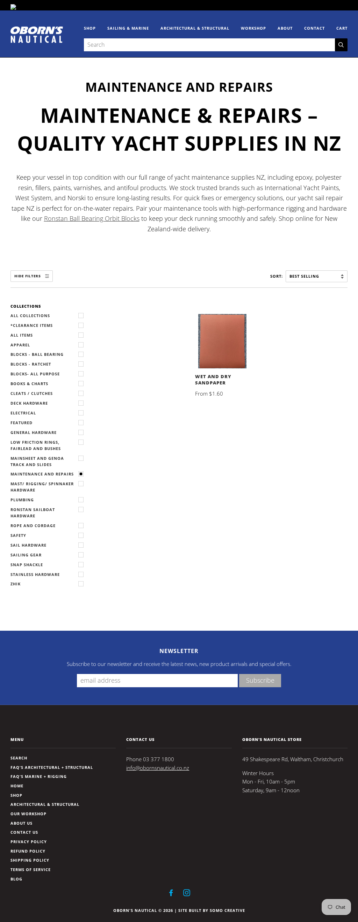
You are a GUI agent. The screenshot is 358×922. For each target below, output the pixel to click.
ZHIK (15, 583)
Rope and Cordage (33, 525)
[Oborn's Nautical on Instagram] (187, 894)
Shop (90, 28)
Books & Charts (29, 383)
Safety (18, 535)
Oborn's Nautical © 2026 (143, 910)
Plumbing (22, 499)
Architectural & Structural (194, 28)
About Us (21, 823)
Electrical (23, 412)
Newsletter (179, 651)
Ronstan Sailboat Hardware (32, 512)
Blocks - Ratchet (30, 364)
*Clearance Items (31, 325)
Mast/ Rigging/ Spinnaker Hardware (42, 487)
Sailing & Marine (128, 28)
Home (16, 785)
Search (18, 757)
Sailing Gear (26, 554)
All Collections (30, 315)
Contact (314, 28)
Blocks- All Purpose (35, 373)
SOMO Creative (227, 910)
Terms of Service (30, 869)
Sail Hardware (28, 545)
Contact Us (24, 832)
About (285, 28)
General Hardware (33, 432)
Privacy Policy (28, 841)
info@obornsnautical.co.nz (157, 768)
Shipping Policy (29, 860)
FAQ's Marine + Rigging (38, 776)
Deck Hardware (29, 403)
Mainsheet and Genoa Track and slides (37, 461)
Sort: (277, 276)
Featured (21, 422)
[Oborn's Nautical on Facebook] (171, 894)
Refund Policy (27, 851)
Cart (342, 28)
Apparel (20, 344)
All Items (21, 335)
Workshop (253, 28)
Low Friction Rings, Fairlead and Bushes (35, 445)
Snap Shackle (26, 564)
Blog (16, 879)
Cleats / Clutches (31, 393)
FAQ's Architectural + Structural (51, 767)
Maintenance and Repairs (42, 474)
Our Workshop (28, 813)
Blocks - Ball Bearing (37, 354)
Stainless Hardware (35, 574)
